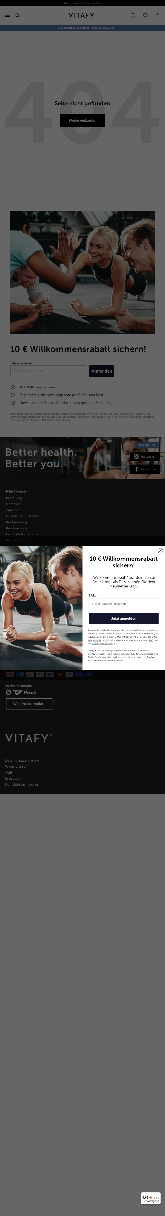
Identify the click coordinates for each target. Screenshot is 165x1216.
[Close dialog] (160, 550)
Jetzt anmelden (123, 618)
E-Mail (93, 595)
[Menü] (158, 1194)
